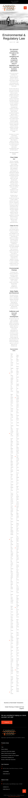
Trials (2, 747)
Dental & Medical (4, 749)
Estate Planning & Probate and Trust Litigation (10, 755)
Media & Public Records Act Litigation (8, 753)
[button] (25, 7)
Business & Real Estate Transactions (8, 759)
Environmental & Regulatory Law (7, 757)
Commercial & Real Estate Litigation (8, 751)
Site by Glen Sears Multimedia (14, 796)
